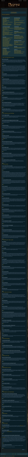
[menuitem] (25, 0)
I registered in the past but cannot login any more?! (8, 22)
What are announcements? (6, 52)
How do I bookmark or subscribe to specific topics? (19, 43)
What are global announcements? (6, 51)
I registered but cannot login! (6, 20)
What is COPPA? (4, 19)
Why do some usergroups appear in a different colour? (19, 23)
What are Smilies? (5, 50)
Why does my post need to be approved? (7, 45)
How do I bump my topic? (5, 46)
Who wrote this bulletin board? (17, 50)
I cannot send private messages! (18, 27)
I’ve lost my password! (5, 23)
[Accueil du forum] (14, 4)
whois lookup (3, 437)
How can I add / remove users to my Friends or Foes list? (19, 33)
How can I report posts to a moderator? (7, 44)
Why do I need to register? (6, 18)
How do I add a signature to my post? (7, 39)
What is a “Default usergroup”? (17, 24)
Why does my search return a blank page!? (19, 37)
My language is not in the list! (6, 31)
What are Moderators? (16, 19)
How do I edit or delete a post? (6, 38)
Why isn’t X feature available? (17, 51)
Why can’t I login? (5, 21)
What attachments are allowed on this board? (19, 47)
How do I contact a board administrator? (18, 53)
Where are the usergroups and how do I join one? (19, 21)
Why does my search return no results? (18, 36)
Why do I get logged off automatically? (7, 24)
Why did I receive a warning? (6, 43)
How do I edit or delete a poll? (6, 41)
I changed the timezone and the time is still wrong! (8, 30)
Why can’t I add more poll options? (6, 40)
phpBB (4, 138)
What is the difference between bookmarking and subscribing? (19, 41)
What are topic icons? (5, 54)
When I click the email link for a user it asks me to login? (8, 35)
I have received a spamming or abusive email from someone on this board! (19, 29)
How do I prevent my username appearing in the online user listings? (8, 28)
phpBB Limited (21, 425)
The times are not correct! (6, 29)
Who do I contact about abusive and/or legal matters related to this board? (19, 52)
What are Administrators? (17, 18)
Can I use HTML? (4, 49)
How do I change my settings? (6, 27)
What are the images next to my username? (8, 32)
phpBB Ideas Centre (9, 431)
